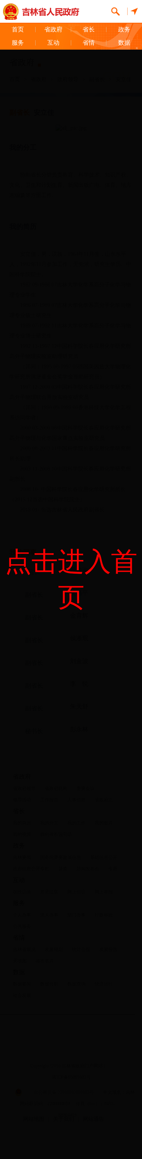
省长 (89, 29)
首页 (18, 29)
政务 (124, 29)
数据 (124, 42)
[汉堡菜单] (132, 11)
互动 (53, 42)
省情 (89, 42)
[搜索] (115, 11)
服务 (18, 42)
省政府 (53, 29)
